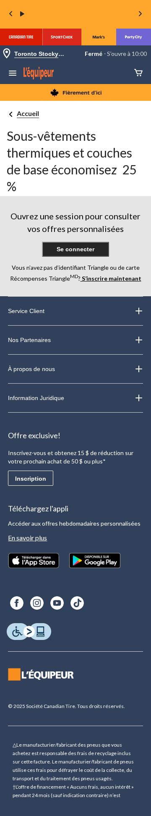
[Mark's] (98, 37)
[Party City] (133, 37)
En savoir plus (27, 538)
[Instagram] (37, 603)
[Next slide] (140, 14)
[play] (22, 14)
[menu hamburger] (12, 74)
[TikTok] (77, 603)
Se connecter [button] (75, 249)
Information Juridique (36, 398)
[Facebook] (16, 603)
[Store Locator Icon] (7, 54)
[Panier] (138, 73)
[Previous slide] (11, 14)
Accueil (28, 113)
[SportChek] (61, 37)
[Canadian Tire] (21, 37)
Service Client (26, 311)
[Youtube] (57, 603)
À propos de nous (31, 369)
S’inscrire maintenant (111, 278)
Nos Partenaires (29, 340)
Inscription (30, 478)
